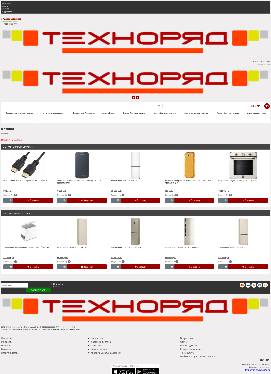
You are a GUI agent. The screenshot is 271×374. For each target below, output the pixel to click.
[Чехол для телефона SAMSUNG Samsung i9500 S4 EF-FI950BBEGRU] (81, 165)
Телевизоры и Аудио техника (19, 113)
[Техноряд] (135, 80)
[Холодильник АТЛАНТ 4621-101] (135, 165)
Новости (4, 6)
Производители (188, 345)
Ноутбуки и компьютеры (53, 113)
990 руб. (7, 190)
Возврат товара (99, 349)
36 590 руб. (116, 190)
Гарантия (96, 345)
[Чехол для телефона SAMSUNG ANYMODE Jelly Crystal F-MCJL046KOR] (189, 165)
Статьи (184, 341)
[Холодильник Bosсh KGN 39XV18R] (135, 231)
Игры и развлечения (256, 113)
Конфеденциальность (192, 349)
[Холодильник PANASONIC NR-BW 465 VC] (189, 231)
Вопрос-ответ (187, 338)
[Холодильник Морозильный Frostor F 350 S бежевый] (28, 231)
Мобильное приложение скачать (197, 356)
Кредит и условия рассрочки (106, 352)
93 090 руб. (170, 257)
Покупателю (97, 338)
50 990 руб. (62, 257)
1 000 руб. (62, 190)
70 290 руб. (116, 257)
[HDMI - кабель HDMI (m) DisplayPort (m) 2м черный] (28, 165)
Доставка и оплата (101, 341)
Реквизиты (7, 341)
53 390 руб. (223, 257)
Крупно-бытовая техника (134, 113)
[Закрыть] (154, 368)
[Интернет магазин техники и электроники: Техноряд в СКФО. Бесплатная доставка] (135, 40)
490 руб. (169, 190)
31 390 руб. (8, 257)
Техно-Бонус (187, 352)
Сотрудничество (8, 11)
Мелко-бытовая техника (165, 113)
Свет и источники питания (196, 113)
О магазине (6, 3)
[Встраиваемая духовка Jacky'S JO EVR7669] (243, 165)
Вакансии (5, 8)
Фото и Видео (108, 113)
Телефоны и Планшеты (84, 113)
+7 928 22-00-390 (260, 61)
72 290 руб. (223, 190)
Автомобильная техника (228, 113)
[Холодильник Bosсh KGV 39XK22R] (243, 231)
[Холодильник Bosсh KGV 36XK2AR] (81, 231)
